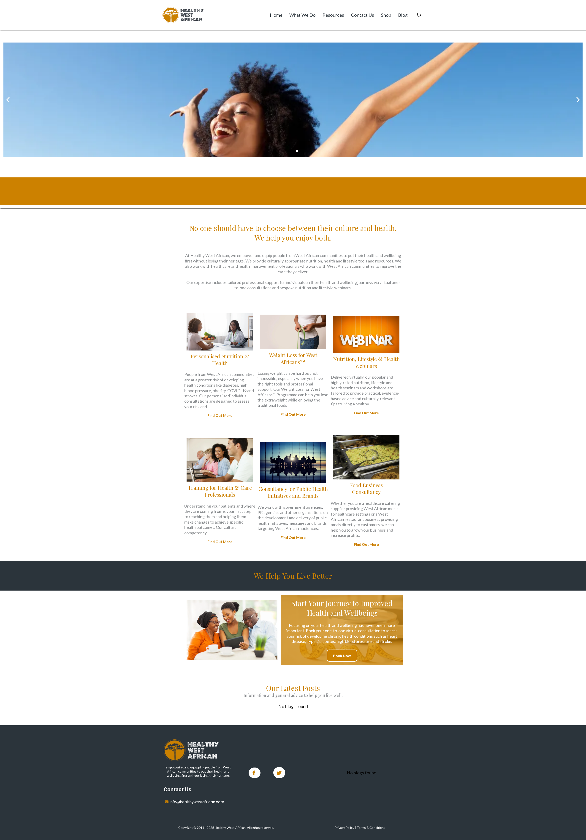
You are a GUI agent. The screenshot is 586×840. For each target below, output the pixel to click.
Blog (403, 15)
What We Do (302, 15)
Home (276, 15)
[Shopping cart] (419, 15)
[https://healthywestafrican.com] (183, 15)
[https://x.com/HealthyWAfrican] (279, 772)
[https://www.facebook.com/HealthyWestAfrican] (254, 773)
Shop (386, 15)
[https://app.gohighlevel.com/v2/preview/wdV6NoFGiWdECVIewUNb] (198, 750)
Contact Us (362, 15)
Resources (333, 15)
